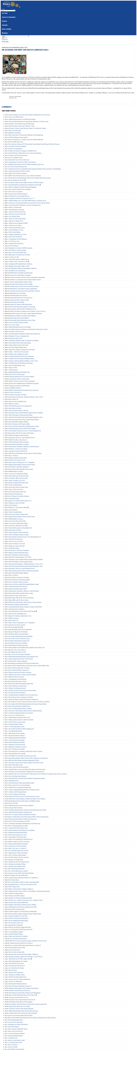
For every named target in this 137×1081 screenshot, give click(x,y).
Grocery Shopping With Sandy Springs (18, 920)
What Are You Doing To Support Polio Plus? (19, 927)
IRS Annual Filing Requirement (16, 868)
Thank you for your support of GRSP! (18, 223)
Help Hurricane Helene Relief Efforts (17, 832)
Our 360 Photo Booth (14, 216)
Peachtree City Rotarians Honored (17, 688)
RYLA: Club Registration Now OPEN (18, 826)
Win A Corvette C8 (13, 1044)
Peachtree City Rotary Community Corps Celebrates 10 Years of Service (27, 311)
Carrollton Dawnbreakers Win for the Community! (21, 356)
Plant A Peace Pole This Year (15, 1031)
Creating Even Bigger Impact (15, 893)
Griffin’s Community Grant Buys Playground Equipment (22, 187)
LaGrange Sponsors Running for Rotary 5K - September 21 (23, 877)
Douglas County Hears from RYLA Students (20, 672)
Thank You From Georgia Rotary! (17, 218)
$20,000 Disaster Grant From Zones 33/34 (19, 717)
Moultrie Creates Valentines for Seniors (18, 354)
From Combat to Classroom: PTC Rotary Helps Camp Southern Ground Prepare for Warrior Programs (33, 144)
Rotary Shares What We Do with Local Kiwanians (21, 433)
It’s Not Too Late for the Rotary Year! (17, 166)
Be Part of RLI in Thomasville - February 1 (19, 668)
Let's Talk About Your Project (16, 968)
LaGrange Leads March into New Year (18, 997)
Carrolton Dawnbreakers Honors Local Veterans (21, 713)
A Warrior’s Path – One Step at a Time (18, 261)
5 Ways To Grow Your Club (15, 489)
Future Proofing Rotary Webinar (17, 742)
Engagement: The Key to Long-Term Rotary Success (21, 437)
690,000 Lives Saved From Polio (17, 744)
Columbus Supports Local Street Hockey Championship (22, 911)
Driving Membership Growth (15, 1020)
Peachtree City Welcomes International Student (20, 898)
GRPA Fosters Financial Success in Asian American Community (24, 175)
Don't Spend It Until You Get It (16, 965)
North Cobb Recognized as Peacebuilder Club (20, 406)
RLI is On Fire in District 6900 (16, 952)
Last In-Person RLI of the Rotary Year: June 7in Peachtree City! (25, 205)
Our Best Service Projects (15, 225)
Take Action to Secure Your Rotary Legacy (19, 638)
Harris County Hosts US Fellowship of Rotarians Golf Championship (25, 135)
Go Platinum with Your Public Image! (18, 875)
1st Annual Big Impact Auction (16, 726)
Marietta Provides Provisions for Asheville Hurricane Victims (24, 796)
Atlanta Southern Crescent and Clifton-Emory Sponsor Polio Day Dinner (27, 769)
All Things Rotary (13, 370)
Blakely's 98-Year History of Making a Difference (20, 889)
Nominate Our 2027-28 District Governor (18, 862)
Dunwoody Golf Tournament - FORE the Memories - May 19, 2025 (25, 397)
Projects (4, 21)
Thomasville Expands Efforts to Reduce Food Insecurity (22, 819)
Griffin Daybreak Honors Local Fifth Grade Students (22, 119)
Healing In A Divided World (15, 859)
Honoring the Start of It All (15, 338)
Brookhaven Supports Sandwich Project (18, 435)
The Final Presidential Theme (15, 1035)
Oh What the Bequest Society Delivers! (18, 137)
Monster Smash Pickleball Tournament (18, 844)
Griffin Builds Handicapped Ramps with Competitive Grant (23, 656)
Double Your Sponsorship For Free (17, 977)
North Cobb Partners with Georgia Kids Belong (20, 415)
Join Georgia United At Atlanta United (18, 487)
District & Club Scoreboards (16, 972)
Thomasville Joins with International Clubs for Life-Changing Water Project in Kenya (29, 178)
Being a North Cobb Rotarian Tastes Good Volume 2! (22, 995)
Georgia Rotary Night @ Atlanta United (19, 379)
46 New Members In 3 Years (16, 230)
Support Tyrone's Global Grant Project (18, 853)
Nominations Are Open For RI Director (18, 1024)
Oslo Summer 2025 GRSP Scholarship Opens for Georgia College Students (28, 704)
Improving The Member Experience (18, 983)
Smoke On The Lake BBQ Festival (17, 401)
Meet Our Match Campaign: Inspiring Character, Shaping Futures (24, 914)
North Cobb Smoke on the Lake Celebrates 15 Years (21, 126)
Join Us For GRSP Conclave (16, 117)
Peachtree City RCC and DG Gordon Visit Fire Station (22, 690)
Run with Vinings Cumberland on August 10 (20, 986)
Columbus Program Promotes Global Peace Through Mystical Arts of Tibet (27, 810)
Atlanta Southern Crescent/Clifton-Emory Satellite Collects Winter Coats (26, 647)
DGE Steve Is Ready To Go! (16, 221)
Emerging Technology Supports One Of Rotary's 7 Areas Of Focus (25, 956)
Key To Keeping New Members (17, 749)
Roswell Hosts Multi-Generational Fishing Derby (21, 683)
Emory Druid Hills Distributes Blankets (18, 422)
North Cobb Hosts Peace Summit (17, 753)
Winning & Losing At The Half (16, 503)
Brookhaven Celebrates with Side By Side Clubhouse (22, 315)
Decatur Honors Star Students (16, 302)
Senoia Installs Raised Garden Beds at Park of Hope (22, 320)
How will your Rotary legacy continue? (18, 871)
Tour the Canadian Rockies (15, 485)
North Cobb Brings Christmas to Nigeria (18, 442)
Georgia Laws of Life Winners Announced (20, 275)
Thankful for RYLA (14, 780)
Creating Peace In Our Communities (17, 846)
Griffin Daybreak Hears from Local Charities (20, 327)
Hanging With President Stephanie (17, 738)
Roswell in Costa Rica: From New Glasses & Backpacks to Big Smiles (27, 277)
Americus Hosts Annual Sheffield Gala (18, 902)
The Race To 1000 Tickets (15, 981)
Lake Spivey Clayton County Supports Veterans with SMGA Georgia (25, 182)
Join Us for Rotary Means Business (17, 776)
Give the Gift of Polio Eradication (17, 692)
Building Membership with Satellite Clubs (19, 372)
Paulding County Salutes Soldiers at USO (19, 266)
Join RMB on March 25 (15, 388)
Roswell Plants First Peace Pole (17, 947)
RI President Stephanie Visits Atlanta (18, 961)
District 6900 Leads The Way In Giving (18, 476)
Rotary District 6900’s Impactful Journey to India (20, 469)
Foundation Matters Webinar (16, 724)
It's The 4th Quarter (13, 246)
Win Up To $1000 (13, 803)
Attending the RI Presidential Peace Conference (20, 264)
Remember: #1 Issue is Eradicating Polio (19, 336)
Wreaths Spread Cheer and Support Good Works (21, 697)
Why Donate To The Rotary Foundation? (18, 467)
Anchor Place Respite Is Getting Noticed (19, 259)
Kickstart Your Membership (15, 148)
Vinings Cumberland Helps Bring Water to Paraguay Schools (24, 789)
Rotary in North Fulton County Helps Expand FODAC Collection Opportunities (28, 817)
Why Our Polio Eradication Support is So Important (22, 306)
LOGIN (3, 9)
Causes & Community (8, 17)
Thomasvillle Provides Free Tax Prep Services (20, 297)
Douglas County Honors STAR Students (19, 385)
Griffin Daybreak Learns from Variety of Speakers (21, 805)
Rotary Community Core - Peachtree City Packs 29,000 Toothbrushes (25, 139)
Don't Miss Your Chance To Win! (16, 460)
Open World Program (13, 1026)
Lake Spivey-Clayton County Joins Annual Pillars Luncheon (24, 291)
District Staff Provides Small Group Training (20, 343)
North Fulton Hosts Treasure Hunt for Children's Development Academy (27, 778)
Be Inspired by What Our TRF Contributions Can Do (22, 309)
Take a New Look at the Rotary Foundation (19, 654)
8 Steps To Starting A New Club (16, 480)
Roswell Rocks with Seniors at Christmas (18, 444)
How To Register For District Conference (18, 496)
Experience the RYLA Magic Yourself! (19, 300)
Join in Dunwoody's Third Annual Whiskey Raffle (21, 783)
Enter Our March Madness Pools (17, 365)
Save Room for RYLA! (14, 950)
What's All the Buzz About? (16, 765)
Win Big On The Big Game (15, 494)
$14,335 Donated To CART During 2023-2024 (20, 929)
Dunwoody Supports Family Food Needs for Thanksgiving (23, 699)
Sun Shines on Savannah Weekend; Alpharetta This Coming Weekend (26, 771)
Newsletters (5, 39)
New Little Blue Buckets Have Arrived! (18, 850)
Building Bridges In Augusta (15, 471)
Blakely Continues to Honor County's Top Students (22, 381)
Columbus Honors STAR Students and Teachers (21, 363)
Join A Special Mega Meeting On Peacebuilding (20, 636)
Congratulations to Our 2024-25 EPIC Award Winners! (22, 162)
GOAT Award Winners (15, 232)
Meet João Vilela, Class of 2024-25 (17, 650)
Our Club (4, 13)
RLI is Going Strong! (13, 880)
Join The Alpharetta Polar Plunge (17, 794)
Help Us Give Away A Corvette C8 (17, 848)
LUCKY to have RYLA (15, 392)
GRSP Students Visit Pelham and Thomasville (21, 273)
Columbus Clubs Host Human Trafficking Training (21, 358)
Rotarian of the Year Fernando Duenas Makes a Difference (23, 954)
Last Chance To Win (14, 257)
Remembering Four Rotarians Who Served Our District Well (23, 663)
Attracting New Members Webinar (17, 864)
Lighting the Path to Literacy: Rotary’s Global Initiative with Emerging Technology (29, 891)
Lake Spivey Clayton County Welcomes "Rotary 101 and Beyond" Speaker (27, 128)
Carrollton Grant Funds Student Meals (17, 155)
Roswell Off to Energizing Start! (16, 909)
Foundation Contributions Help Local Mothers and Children (24, 340)
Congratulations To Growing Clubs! (17, 837)
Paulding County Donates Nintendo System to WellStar (22, 904)
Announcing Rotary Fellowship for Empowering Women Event (24, 334)
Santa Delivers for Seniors (14, 408)
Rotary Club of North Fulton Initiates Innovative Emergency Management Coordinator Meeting (32, 1017)
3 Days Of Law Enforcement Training (18, 473)
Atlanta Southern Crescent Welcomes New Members (21, 830)
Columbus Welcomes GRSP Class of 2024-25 (21, 943)
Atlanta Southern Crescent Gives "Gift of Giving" (20, 659)
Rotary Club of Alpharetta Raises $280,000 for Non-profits (24, 383)
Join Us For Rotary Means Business (17, 855)
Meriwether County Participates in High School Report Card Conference (27, 799)
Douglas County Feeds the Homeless (18, 194)
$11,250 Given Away (14, 241)
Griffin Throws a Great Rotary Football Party (20, 787)
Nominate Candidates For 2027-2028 (17, 916)
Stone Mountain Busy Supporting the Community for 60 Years (24, 185)
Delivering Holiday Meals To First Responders (20, 629)
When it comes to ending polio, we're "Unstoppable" (21, 462)
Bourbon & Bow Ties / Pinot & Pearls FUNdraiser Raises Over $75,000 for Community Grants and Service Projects (38, 774)
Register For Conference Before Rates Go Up (19, 500)
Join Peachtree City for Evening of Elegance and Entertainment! (25, 993)
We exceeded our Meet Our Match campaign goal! (21, 729)
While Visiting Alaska (14, 886)
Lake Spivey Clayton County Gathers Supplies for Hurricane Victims (26, 762)
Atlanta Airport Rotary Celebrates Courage (19, 171)
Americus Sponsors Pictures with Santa (18, 410)
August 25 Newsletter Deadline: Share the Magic (20, 1015)
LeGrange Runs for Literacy (15, 807)
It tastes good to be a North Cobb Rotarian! (19, 979)
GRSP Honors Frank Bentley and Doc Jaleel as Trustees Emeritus (24, 453)
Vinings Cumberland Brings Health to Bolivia (20, 282)
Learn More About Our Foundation (17, 146)
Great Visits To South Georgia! (17, 374)
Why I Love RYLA (13, 455)
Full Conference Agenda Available (17, 250)
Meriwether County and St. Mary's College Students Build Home (25, 313)
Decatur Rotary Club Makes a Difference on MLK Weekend (23, 446)
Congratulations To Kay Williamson (18, 239)
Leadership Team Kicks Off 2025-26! (17, 451)
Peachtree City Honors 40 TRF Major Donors (20, 304)
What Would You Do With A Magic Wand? (20, 959)
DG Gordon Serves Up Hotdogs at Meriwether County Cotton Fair (25, 751)
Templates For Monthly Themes (17, 975)
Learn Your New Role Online (15, 1022)
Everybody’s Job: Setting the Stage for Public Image (21, 123)
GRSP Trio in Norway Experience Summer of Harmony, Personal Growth (28, 941)
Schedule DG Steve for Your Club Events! (18, 160)
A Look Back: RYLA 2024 (15, 1042)
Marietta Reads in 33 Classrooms (17, 293)
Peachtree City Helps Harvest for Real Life (19, 990)
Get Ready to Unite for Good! (16, 331)
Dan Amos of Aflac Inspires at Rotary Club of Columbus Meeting (25, 710)
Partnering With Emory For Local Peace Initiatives (21, 376)
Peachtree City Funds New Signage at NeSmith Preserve (22, 151)
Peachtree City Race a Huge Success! (17, 440)
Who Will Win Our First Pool (16, 963)
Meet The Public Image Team (15, 142)
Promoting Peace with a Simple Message (19, 196)
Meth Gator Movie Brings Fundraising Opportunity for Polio (24, 760)
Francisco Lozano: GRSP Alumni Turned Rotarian (21, 873)
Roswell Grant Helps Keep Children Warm (19, 706)
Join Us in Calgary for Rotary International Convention (22, 814)
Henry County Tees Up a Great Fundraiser (19, 785)
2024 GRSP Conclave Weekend (16, 1049)
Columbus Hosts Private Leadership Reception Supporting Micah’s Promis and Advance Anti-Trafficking (34, 169)
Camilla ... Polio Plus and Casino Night (18, 352)
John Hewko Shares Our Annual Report (18, 634)
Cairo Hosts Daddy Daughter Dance (18, 347)
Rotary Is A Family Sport (15, 207)
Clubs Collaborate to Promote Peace (18, 686)
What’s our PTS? (13, 367)
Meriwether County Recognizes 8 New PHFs (19, 557)
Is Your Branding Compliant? (15, 932)
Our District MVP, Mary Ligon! (17, 227)
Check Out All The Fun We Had (17, 212)
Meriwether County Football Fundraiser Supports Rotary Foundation (25, 412)
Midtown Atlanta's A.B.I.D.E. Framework (18, 841)
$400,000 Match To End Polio (16, 209)
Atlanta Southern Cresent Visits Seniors (18, 345)
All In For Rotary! (13, 505)
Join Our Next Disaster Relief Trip (17, 491)
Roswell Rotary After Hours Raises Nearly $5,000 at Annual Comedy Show (28, 1004)
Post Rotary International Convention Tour (18, 641)
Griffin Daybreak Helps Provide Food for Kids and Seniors (23, 1011)
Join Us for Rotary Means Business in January (20, 708)
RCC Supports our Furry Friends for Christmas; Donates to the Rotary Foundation (29, 701)
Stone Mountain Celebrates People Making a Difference (23, 268)
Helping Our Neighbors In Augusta (17, 747)
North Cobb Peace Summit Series (17, 722)
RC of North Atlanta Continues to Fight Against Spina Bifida (23, 882)
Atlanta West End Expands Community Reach (20, 812)
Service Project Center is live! (15, 923)
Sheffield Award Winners (14, 133)
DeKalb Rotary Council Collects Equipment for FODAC (22, 907)
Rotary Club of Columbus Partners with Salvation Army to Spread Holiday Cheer (28, 665)
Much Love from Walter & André (16, 1040)
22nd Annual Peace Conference (16, 609)
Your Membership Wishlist (15, 731)
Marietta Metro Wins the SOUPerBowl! (19, 318)
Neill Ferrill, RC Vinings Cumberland (17, 661)
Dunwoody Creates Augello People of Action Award (22, 999)
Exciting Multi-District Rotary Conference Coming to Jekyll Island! (25, 607)
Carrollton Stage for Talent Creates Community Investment (24, 286)
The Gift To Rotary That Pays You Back (18, 857)
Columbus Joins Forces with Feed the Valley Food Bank (23, 1013)
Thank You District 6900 (14, 130)
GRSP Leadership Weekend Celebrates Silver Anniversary (23, 390)
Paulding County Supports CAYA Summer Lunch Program (23, 988)
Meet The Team (13, 970)
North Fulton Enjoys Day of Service (18, 295)
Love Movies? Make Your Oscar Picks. (18, 478)
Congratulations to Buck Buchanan (17, 679)
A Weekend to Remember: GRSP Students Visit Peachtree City (24, 823)
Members (5, 33)
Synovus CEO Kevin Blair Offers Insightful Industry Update (23, 426)
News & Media (6, 29)
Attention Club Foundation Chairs (16, 866)
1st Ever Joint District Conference (16, 1033)
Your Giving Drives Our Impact (17, 740)
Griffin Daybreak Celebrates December (18, 645)
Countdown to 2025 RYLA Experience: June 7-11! (22, 198)
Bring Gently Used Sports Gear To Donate (19, 255)
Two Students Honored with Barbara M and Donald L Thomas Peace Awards (28, 329)
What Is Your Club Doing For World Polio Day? (20, 839)
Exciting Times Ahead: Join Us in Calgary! (19, 1006)
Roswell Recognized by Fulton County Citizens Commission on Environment (28, 758)
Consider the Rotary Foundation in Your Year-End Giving (23, 695)
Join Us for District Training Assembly (18, 322)
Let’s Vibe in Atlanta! (14, 325)
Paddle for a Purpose (13, 403)
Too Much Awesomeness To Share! (17, 394)
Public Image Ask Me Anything (17, 733)
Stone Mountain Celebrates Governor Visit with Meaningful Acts (24, 431)
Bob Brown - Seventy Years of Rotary (17, 449)
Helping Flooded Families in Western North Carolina (21, 464)
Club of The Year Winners (15, 236)
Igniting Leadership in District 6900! (17, 458)
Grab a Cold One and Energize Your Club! (19, 821)
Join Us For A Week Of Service (17, 715)
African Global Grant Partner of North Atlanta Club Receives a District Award (28, 121)
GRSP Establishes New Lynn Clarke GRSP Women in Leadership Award (27, 200)
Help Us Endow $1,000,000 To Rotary (17, 1029)
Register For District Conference (17, 735)
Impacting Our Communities (15, 925)
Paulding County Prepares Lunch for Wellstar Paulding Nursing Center (26, 164)
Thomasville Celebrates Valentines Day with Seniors (22, 349)
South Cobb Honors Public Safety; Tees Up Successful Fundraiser (24, 153)
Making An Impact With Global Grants (18, 482)
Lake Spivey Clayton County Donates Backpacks (21, 1008)
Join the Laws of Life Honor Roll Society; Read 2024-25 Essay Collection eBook (29, 203)
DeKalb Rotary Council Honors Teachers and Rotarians (23, 288)
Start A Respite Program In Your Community (19, 189)
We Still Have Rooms (13, 498)
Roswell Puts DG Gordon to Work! (17, 681)
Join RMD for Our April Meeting (17, 270)
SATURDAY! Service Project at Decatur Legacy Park (22, 756)
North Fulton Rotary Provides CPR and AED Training (22, 428)
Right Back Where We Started (16, 677)
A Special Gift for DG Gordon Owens (18, 828)
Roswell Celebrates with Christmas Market (19, 424)
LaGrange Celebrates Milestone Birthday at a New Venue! (23, 361)
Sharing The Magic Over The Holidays (18, 632)
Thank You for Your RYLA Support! (17, 173)
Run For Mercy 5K (13, 399)
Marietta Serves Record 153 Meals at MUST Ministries (22, 674)
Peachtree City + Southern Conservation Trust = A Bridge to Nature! (25, 900)
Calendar (5, 25)
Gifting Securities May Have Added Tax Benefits (21, 719)
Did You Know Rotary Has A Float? (17, 835)
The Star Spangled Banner (14, 627)
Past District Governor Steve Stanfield (17, 643)
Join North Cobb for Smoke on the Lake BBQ (20, 284)
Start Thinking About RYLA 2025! (17, 652)
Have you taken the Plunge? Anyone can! (18, 670)
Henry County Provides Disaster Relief (18, 767)
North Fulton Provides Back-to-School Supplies (20, 1002)
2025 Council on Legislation (15, 191)
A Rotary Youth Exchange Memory (17, 792)
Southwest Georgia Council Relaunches (18, 918)
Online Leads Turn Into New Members (18, 936)
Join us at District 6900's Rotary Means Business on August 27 (25, 945)
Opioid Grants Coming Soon (16, 243)
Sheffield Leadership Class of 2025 (17, 234)
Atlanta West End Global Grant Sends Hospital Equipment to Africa (25, 417)
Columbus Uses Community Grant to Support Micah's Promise (25, 279)
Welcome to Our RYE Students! (16, 895)
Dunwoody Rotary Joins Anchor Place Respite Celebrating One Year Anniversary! (29, 115)
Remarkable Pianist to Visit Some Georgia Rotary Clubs (22, 884)
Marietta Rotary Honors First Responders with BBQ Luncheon (24, 801)
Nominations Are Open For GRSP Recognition (20, 248)
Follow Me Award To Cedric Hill (17, 214)
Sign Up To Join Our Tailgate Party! (18, 252)
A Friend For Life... (13, 1038)
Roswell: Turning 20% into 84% (16, 180)
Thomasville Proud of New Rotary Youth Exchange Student (23, 419)
